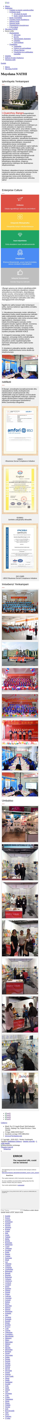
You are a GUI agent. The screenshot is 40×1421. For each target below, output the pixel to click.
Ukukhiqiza (13, 44)
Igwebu (16, 37)
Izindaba (8, 56)
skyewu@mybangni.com (13, 1136)
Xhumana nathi (10, 60)
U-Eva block (13, 27)
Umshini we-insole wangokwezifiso (21, 10)
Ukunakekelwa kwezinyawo (19, 25)
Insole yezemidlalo (15, 18)
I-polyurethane (18, 42)
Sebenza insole (14, 21)
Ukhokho (17, 40)
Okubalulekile (14, 33)
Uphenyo (4, 1123)
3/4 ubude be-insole (20, 14)
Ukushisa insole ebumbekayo (19, 19)
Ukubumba (17, 46)
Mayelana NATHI (11, 29)
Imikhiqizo (8, 8)
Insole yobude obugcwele (22, 16)
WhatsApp (7, 1149)
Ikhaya (7, 6)
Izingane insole (14, 23)
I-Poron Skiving (19, 50)
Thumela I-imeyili (7, 1147)
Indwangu (17, 35)
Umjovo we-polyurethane (22, 48)
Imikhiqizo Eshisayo (15, 1141)
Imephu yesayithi (29, 1141)
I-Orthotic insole (14, 12)
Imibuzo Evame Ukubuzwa (14, 58)
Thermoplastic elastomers (22, 39)
